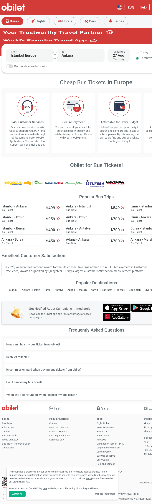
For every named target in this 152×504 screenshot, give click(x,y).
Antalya (59, 290)
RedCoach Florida (58, 427)
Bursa (47, 290)
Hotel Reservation (106, 427)
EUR (131, 7)
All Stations (8, 427)
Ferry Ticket (103, 435)
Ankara (26, 290)
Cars (92, 21)
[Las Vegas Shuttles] (115, 185)
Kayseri (120, 290)
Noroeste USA (56, 439)
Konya (94, 290)
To (63, 51)
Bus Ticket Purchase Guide (16, 443)
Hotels (67, 21)
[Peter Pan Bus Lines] (74, 185)
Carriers (6, 431)
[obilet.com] (22, 10)
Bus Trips (7, 423)
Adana (71, 290)
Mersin (83, 290)
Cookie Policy (104, 451)
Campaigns (8, 447)
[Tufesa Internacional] (95, 185)
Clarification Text (21, 481)
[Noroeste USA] (54, 185)
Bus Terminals (9, 435)
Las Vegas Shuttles (59, 435)
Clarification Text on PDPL (110, 443)
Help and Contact (106, 464)
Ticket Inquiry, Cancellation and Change (110, 470)
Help (143, 7)
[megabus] (13, 185)
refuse (89, 478)
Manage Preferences (105, 494)
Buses (14, 21)
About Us (101, 439)
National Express (58, 431)
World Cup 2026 (10, 439)
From (14, 51)
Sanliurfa (107, 290)
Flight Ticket (103, 423)
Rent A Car (102, 431)
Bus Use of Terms (106, 455)
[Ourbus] (33, 185)
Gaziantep (135, 290)
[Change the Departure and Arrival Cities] (55, 55)
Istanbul (13, 290)
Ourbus (53, 423)
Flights (40, 21)
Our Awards (103, 459)
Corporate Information (108, 447)
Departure (119, 51)
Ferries (118, 21)
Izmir (37, 290)
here (45, 488)
